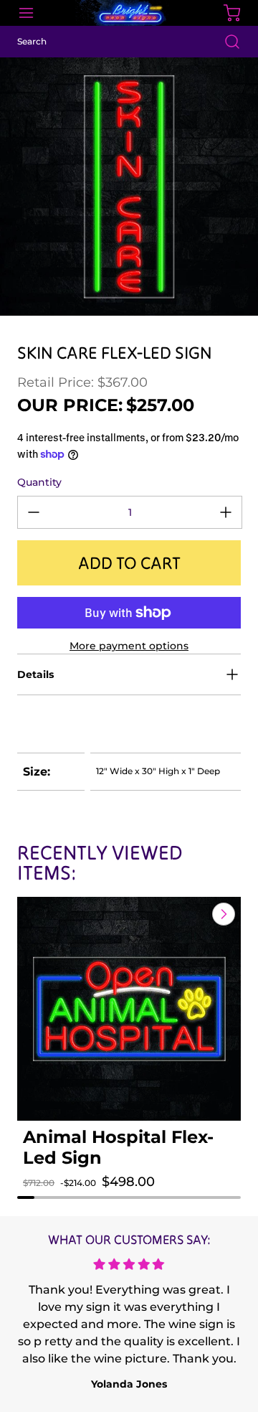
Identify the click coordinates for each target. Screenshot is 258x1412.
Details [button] (35, 674)
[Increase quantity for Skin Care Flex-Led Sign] (226, 512)
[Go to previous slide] (190, 914)
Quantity (39, 482)
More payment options (129, 645)
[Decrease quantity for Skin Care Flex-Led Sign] (33, 512)
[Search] (225, 41)
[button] (43, 1196)
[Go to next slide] (222, 914)
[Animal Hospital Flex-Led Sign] (129, 1009)
